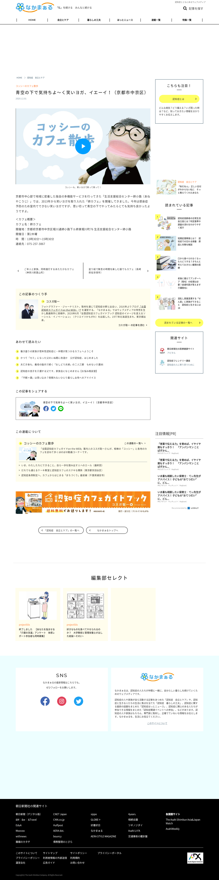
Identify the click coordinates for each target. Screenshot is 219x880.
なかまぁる (97, 830)
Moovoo (20, 830)
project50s (24, 624)
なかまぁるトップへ (107, 530)
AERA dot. (58, 830)
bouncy (57, 836)
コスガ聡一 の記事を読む (131, 325)
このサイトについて (157, 723)
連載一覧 (156, 19)
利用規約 (75, 858)
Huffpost (58, 825)
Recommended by (179, 508)
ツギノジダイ (135, 825)
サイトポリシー (78, 853)
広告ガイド (49, 862)
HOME (32, 19)
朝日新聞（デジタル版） (29, 814)
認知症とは (178, 98)
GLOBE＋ (96, 819)
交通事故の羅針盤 (137, 836)
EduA (18, 825)
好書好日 (95, 825)
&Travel (32, 819)
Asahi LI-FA (134, 830)
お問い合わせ (77, 862)
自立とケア (63, 19)
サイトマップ (50, 853)
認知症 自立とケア (187, 182)
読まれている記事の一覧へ (178, 322)
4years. (132, 814)
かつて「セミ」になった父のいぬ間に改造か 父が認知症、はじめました (59, 357)
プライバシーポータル (109, 853)
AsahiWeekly (173, 828)
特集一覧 (186, 19)
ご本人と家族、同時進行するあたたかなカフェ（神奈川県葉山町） (49, 270)
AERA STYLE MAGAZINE (103, 836)
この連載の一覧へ (133, 443)
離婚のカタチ (23, 842)
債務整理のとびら (62, 842)
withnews (21, 836)
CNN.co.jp (58, 819)
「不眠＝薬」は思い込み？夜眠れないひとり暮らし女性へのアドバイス (58, 377)
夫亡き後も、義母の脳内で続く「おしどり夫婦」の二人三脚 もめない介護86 (62, 364)
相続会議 (133, 819)
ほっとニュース (125, 19)
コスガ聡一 (53, 301)
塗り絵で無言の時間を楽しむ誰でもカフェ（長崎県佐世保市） (115, 270)
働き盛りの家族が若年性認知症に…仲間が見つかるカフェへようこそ (57, 351)
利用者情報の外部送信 (55, 858)
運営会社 (20, 862)
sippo (94, 814)
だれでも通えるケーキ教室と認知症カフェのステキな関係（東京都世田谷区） (62, 470)
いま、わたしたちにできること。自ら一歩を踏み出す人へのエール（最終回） (62, 465)
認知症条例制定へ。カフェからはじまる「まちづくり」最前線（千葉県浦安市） (63, 475)
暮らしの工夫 (94, 19)
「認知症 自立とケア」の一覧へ (62, 530)
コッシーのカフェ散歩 (27, 85)
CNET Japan (60, 814)
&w (23, 819)
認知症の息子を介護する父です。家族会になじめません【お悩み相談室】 (59, 371)
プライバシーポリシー (28, 858)
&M (17, 819)
